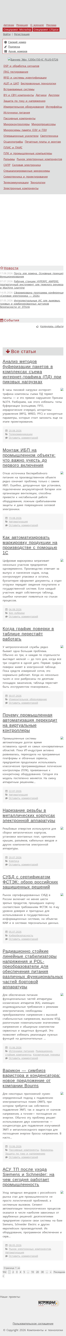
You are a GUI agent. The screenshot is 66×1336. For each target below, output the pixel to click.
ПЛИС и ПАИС (13, 147)
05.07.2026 (15, 931)
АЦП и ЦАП (11, 83)
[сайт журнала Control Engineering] (23, 1310)
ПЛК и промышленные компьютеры (28, 153)
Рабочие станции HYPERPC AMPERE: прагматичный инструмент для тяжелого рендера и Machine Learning (31, 284)
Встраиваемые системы (19, 89)
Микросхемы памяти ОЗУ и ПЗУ (25, 130)
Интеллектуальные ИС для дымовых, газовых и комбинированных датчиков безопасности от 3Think (30, 304)
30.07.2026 (15, 695)
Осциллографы (13, 141)
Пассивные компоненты (20, 118)
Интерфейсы (54, 106)
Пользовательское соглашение (33, 1323)
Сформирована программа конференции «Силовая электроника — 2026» (32, 294)
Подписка (14, 46)
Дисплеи (53, 95)
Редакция (22, 25)
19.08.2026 (15, 518)
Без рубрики (17, 613)
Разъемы (9, 159)
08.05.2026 (15, 1245)
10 (32, 1272)
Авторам (9, 25)
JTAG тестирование (16, 71)
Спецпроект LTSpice (46, 29)
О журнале (37, 25)
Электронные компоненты (21, 188)
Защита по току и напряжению (24, 101)
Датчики (41, 95)
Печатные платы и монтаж (43, 141)
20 (37, 1272)
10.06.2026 (15, 1146)
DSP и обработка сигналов (21, 66)
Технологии (37, 182)
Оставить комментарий (23, 437)
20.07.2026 (15, 857)
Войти (7, 34)
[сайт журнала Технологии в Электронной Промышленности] (55, 1297)
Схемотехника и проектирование (26, 176)
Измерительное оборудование (24, 106)
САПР (7, 165)
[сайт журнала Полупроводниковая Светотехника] (20, 1303)
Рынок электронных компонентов (39, 159)
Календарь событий (52, 326)
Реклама (51, 25)
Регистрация (22, 34)
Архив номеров (17, 51)
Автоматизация (18, 521)
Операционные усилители (21, 136)
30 (42, 1272)
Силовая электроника (26, 165)
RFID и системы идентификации (25, 77)
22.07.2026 (15, 791)
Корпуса (14, 861)
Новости (11, 268)
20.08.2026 (15, 430)
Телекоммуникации (16, 182)
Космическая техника (46, 1054)
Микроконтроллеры (17, 124)
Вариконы (47, 1150)
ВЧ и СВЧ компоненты (19, 95)
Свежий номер (17, 42)
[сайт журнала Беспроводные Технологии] (48, 1303)
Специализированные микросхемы (27, 170)
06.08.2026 (15, 609)
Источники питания (17, 112)
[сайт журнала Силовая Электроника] (33, 1297)
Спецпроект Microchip (17, 29)
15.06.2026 (15, 1047)
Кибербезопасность (21, 935)
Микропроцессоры (44, 124)
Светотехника (49, 136)
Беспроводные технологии (38, 83)
